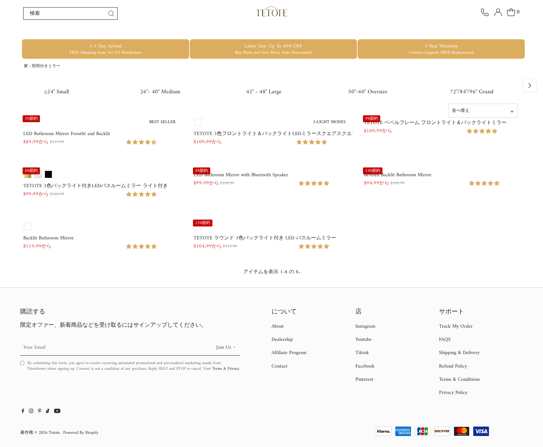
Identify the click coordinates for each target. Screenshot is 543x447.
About (278, 326)
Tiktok (362, 352)
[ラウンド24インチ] (198, 226)
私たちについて (478, 32)
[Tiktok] (47, 411)
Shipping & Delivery (459, 352)
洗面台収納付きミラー (283, 32)
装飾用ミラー (349, 32)
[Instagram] (31, 411)
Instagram (365, 326)
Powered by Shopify (80, 433)
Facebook (365, 366)
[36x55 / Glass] (27, 122)
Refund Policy (453, 366)
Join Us (225, 347)
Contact (280, 366)
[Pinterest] (39, 411)
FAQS (445, 339)
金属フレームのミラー (204, 32)
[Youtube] (57, 411)
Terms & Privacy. (226, 368)
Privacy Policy (453, 392)
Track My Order (456, 326)
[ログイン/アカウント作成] (498, 12)
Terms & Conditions (459, 379)
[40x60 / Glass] (27, 226)
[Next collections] (530, 85)
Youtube (363, 339)
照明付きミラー (130, 32)
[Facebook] (23, 411)
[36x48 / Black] (48, 174)
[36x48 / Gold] (27, 174)
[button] (142, 142)
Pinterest (364, 379)
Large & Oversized (411, 32)
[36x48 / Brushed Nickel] (38, 174)
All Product (74, 32)
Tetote (54, 433)
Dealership (282, 339)
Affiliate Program (289, 352)
